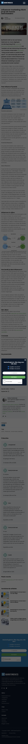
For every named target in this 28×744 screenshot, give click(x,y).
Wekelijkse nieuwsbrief (14, 368)
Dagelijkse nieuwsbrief (14, 366)
